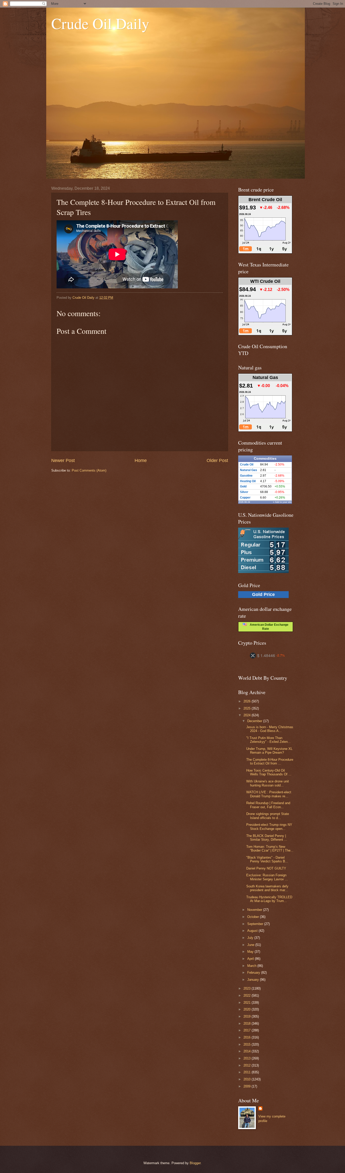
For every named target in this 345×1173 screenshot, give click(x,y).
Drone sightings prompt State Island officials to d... (267, 816)
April (251, 959)
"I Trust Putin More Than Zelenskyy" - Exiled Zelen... (268, 740)
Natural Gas (248, 470)
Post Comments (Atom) (89, 470)
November (255, 910)
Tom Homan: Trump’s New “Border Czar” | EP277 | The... (269, 848)
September (255, 924)
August (253, 931)
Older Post (217, 460)
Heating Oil (248, 481)
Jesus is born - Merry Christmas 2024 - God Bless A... (269, 729)
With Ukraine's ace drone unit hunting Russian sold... (267, 783)
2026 (247, 701)
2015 (247, 1044)
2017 (247, 1030)
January (253, 979)
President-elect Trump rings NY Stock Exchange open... (269, 826)
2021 (247, 1002)
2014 (247, 1051)
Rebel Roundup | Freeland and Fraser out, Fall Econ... (268, 805)
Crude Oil (246, 464)
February (254, 972)
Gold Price (263, 594)
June (251, 945)
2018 (247, 1023)
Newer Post (63, 460)
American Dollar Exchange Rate (267, 627)
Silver (244, 492)
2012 (247, 1065)
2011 (247, 1072)
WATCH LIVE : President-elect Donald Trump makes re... (268, 794)
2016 (247, 1037)
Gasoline (246, 475)
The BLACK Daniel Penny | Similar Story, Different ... (266, 837)
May (251, 951)
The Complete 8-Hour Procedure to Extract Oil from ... (269, 761)
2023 (247, 988)
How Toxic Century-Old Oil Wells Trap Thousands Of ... (268, 772)
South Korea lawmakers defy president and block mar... (267, 888)
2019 (247, 1016)
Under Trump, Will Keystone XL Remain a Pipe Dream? (269, 750)
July (250, 938)
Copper (245, 497)
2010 (247, 1079)
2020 (247, 1009)
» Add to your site (282, 502)
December (255, 721)
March (252, 966)
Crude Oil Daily (100, 23)
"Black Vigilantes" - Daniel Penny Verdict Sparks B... (267, 859)
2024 (247, 715)
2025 (247, 708)
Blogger (195, 1163)
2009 (247, 1086)
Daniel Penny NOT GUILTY (266, 868)
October (253, 917)
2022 (247, 995)
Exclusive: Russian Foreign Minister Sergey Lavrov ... (267, 877)
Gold (243, 486)
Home (141, 460)
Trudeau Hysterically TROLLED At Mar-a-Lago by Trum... (269, 899)
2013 (247, 1058)
